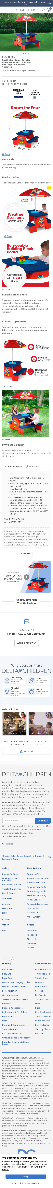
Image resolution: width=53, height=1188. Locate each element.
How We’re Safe (10, 874)
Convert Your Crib (36, 882)
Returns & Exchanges (37, 904)
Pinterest (31, 939)
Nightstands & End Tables (14, 1012)
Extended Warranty (36, 895)
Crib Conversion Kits (12, 1033)
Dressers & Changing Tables (16, 982)
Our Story (7, 904)
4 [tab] (28, 53)
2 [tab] (25, 53)
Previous (6, 959)
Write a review (25, 643)
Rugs (4, 1020)
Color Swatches (35, 916)
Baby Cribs (7, 973)
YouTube (31, 943)
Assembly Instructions (38, 878)
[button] (26, 577)
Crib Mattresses (10, 995)
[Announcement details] (49, 857)
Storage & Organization (13, 1025)
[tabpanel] (26, 32)
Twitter (30, 947)
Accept (25, 1176)
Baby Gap (7, 978)
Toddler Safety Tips (11, 889)
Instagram (32, 930)
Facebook (32, 934)
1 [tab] (23, 53)
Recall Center (9, 893)
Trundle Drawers (10, 1029)
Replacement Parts (36, 887)
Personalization (9, 990)
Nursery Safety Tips (11, 884)
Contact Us (32, 912)
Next (12, 959)
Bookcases (7, 1016)
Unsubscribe (7, 844)
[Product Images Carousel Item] (26, 32)
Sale (4, 930)
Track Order (33, 908)
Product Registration (37, 891)
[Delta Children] (26, 774)
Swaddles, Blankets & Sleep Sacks (15, 1043)
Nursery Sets (8, 969)
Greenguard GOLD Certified (11, 879)
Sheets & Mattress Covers (15, 999)
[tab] (13, 466)
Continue (43, 820)
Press (4, 912)
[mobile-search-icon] (43, 10)
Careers (6, 919)
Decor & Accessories (12, 1008)
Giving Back (8, 908)
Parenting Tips (34, 874)
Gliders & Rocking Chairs (14, 986)
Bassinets (6, 1003)
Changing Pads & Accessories (17, 1037)
